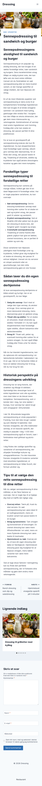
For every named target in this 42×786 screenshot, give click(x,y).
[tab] (16, 653)
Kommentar (9, 678)
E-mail (7, 723)
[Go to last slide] (6, 632)
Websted (8, 734)
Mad (5, 32)
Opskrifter (12, 32)
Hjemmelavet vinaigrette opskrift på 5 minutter (31, 589)
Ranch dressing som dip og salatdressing (9, 589)
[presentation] (21, 626)
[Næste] (36, 632)
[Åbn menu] (37, 4)
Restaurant (21, 779)
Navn (7, 713)
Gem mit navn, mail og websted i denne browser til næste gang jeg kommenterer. (22, 741)
